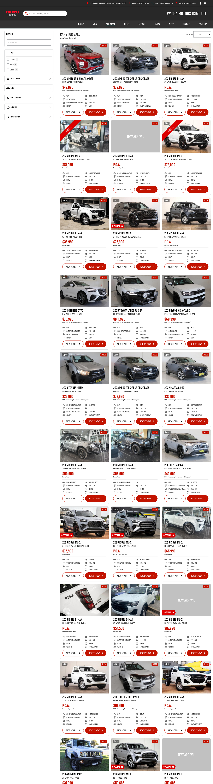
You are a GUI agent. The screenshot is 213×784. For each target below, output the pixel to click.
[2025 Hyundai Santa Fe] (186, 291)
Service (142, 24)
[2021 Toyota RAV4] (186, 445)
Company (203, 24)
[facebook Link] (200, 3)
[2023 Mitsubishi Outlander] (84, 59)
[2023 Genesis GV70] (84, 291)
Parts (157, 24)
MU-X (95, 24)
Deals (126, 24)
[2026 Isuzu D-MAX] (135, 445)
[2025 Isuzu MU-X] (84, 136)
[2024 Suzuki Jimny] (84, 754)
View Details (71, 112)
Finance (186, 24)
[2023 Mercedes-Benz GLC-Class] (135, 59)
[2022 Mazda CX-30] (186, 368)
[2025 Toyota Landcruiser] (135, 291)
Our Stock (110, 24)
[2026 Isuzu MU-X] (84, 523)
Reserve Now (94, 112)
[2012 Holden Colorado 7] (135, 677)
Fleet (171, 24)
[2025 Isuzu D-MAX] (186, 59)
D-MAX (81, 24)
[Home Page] (12, 13)
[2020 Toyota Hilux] (84, 368)
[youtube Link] (205, 3)
